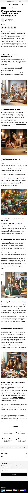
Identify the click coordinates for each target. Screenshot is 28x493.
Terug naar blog (14, 426)
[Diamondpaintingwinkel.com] (14, 4)
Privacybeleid (11, 484)
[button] (2, 4)
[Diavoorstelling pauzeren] (27, 1)
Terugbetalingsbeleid (4, 484)
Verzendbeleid (3, 487)
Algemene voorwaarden (19, 484)
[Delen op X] (5, 27)
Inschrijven (14, 474)
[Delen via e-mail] (11, 27)
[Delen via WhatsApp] (8, 27)
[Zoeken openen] (22, 4)
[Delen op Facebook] (2, 27)
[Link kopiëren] (15, 27)
